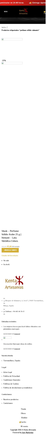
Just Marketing (27, 432)
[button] (10, 250)
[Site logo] (23, 11)
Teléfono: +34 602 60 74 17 (14, 311)
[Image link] (13, 283)
